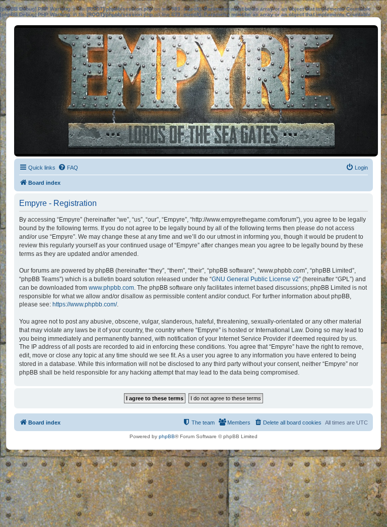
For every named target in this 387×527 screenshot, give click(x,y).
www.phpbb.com (111, 287)
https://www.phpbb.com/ (84, 304)
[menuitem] (68, 168)
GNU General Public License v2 (255, 279)
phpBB (167, 436)
